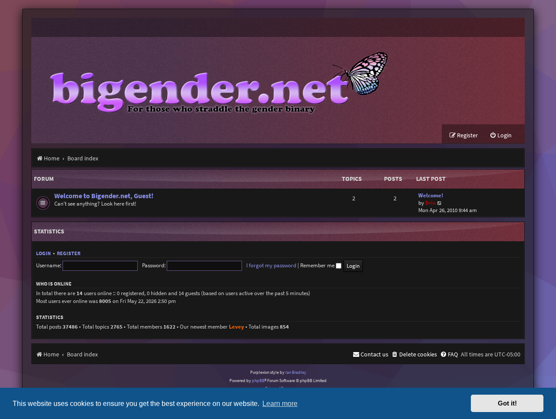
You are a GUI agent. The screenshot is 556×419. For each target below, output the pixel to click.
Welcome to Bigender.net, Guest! (103, 196)
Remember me (318, 265)
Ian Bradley (295, 372)
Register (68, 253)
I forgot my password (271, 265)
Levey (236, 326)
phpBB (258, 380)
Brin (430, 202)
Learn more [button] (280, 403)
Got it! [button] (507, 403)
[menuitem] (501, 135)
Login (43, 253)
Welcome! (430, 195)
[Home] (212, 80)
